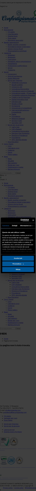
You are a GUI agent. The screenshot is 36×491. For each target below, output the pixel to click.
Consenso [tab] (5, 225)
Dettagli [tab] (14, 225)
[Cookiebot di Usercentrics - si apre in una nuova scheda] (21, 220)
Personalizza (17, 264)
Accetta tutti (18, 258)
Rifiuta (18, 269)
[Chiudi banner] (33, 220)
